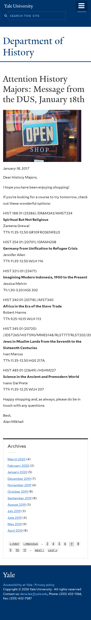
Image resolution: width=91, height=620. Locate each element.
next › (39, 550)
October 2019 (18, 491)
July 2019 (14, 511)
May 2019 (15, 524)
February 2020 (18, 465)
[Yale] (9, 575)
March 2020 (16, 459)
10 (17, 550)
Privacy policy (44, 585)
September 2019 (20, 498)
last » (52, 550)
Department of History (33, 46)
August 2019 (17, 504)
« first (14, 543)
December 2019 (19, 478)
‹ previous (30, 543)
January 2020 (17, 472)
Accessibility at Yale (17, 585)
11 (24, 550)
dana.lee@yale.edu (33, 594)
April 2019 (15, 530)
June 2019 (15, 517)
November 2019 (19, 485)
